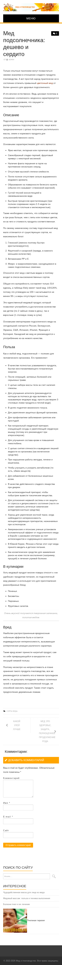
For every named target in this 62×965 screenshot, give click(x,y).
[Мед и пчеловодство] (31, 7)
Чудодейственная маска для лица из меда (24, 892)
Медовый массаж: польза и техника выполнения (26, 898)
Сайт (6, 830)
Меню (31, 18)
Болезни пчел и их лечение (16, 904)
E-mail (8, 817)
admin (11, 59)
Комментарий (11, 778)
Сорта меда (12, 711)
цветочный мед (45, 83)
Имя (6, 803)
